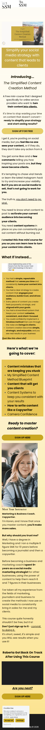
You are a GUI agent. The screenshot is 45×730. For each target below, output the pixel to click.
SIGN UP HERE (22, 437)
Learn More (14, 717)
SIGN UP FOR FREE (22, 131)
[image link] (6, 5)
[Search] (42, 5)
